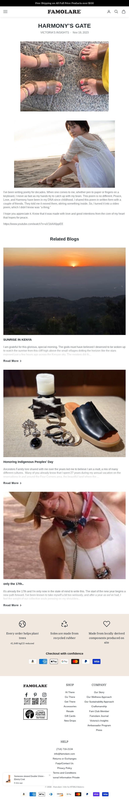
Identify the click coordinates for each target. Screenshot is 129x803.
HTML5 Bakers (77, 787)
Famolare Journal (99, 716)
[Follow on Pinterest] (35, 694)
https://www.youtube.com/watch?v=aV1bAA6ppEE (33, 224)
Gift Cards (70, 716)
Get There (69, 701)
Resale (70, 711)
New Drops (70, 720)
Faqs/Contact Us (64, 763)
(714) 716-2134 (64, 749)
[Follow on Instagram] (44, 694)
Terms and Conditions (64, 772)
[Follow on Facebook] (26, 694)
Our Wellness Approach (99, 697)
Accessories (70, 706)
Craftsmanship (99, 706)
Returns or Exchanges (64, 758)
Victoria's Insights (99, 720)
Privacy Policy (64, 768)
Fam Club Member (99, 711)
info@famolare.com (64, 753)
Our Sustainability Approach (99, 701)
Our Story (99, 692)
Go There (70, 697)
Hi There (70, 692)
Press (99, 730)
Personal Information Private (64, 777)
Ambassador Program (99, 725)
